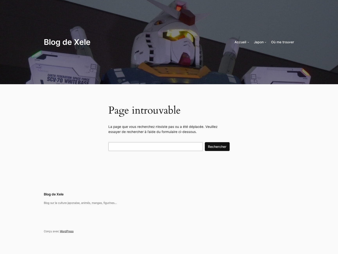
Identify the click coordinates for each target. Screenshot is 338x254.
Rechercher (217, 147)
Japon (259, 42)
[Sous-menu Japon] (265, 42)
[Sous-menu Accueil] (248, 42)
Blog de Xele (67, 42)
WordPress (67, 231)
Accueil (240, 42)
